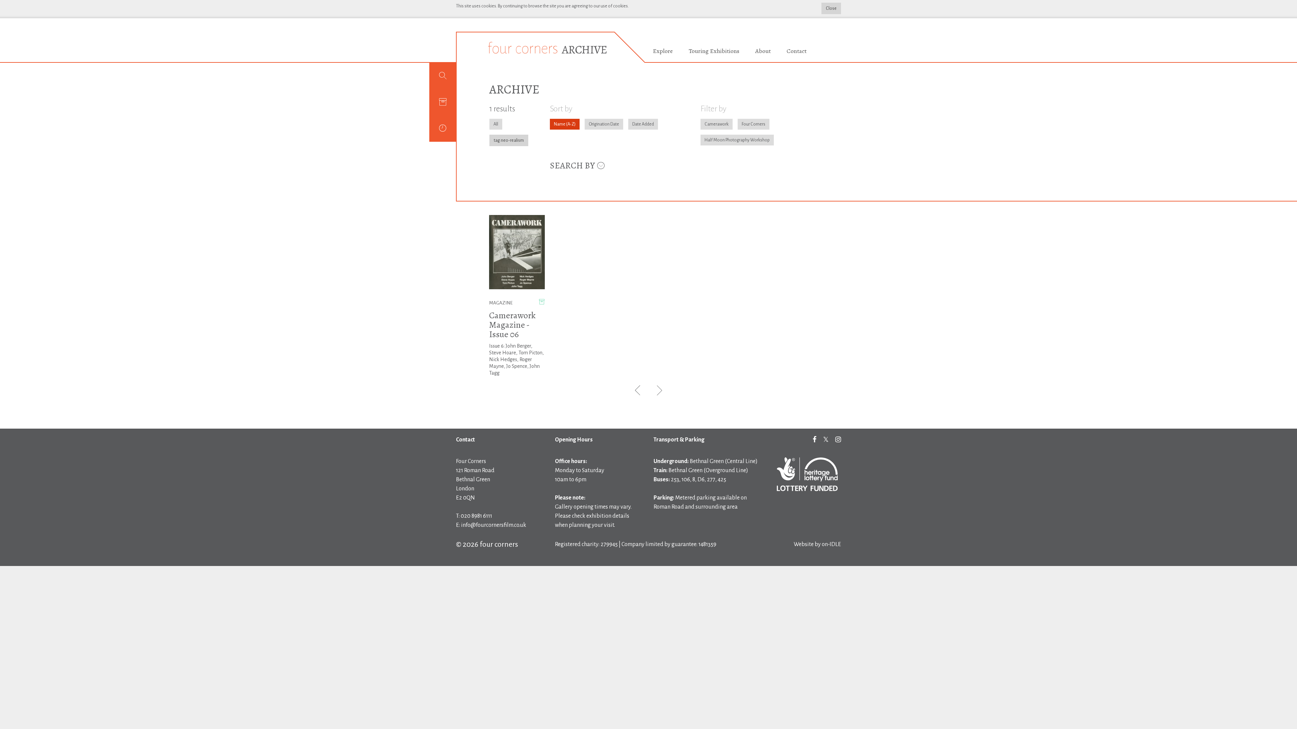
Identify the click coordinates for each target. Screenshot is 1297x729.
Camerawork (717, 124)
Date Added (643, 124)
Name (559, 124)
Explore (663, 51)
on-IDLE (831, 544)
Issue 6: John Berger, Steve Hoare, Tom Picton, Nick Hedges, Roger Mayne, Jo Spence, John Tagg (516, 359)
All (495, 124)
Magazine (501, 302)
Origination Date (604, 124)
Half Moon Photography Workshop (737, 140)
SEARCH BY (573, 165)
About (763, 51)
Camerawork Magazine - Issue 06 (512, 324)
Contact (797, 51)
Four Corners (753, 124)
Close (831, 8)
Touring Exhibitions (714, 51)
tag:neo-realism (509, 140)
